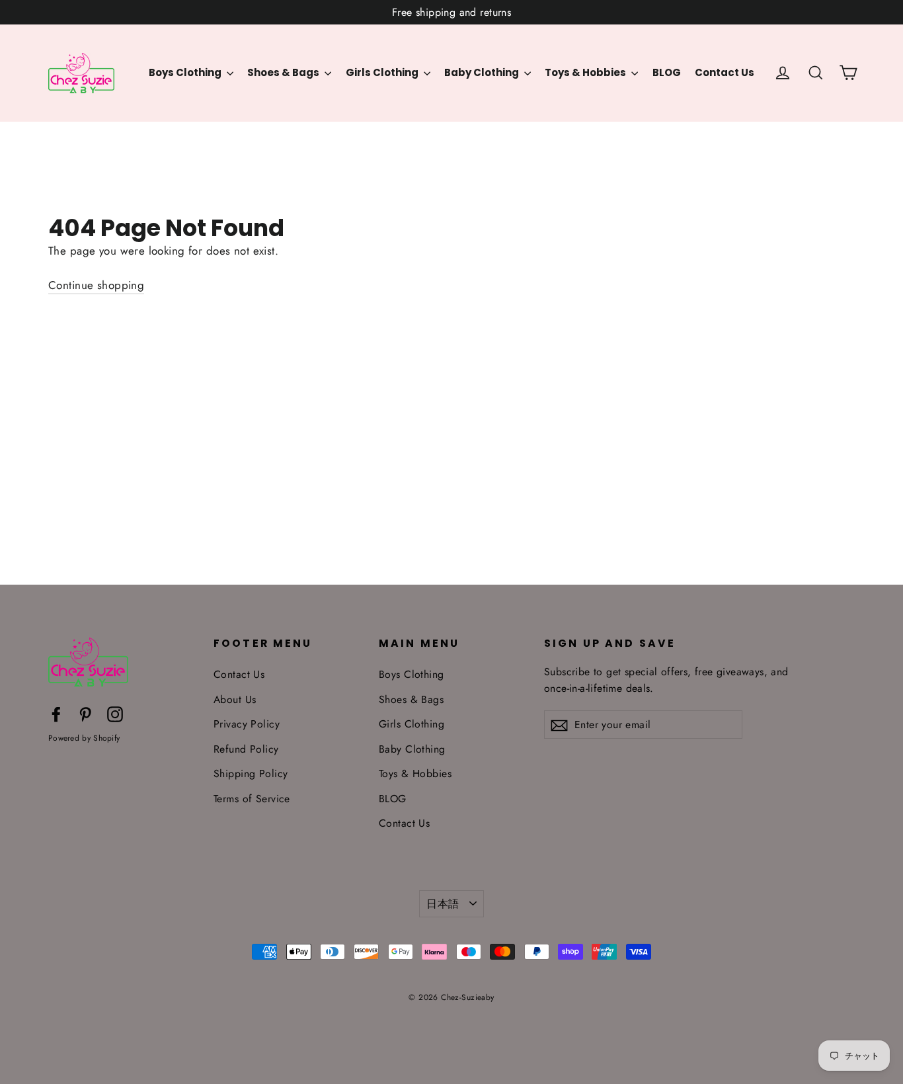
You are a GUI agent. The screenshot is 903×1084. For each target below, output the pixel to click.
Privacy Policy (247, 723)
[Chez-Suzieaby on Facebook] (56, 713)
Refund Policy (246, 749)
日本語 (442, 903)
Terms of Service (252, 798)
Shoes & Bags (284, 72)
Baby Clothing (482, 72)
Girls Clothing (383, 72)
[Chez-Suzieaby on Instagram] (115, 713)
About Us (235, 699)
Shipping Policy (251, 773)
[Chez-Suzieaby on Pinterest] (85, 713)
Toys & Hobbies (586, 72)
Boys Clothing (186, 72)
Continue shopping (96, 285)
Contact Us (724, 72)
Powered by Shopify (84, 738)
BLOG (666, 72)
